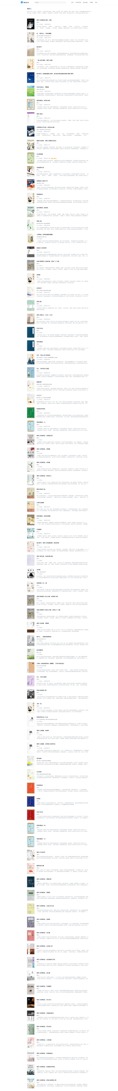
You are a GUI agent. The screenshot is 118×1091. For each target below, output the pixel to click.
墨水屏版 (85, 2)
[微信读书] (25, 2)
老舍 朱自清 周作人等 (41, 639)
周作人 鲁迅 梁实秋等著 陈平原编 (44, 774)
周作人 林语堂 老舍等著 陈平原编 (44, 290)
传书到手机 (78, 2)
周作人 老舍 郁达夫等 (41, 572)
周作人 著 (39, 652)
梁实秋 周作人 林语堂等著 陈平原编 (44, 384)
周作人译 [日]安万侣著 (41, 665)
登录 (96, 2)
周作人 (38, 22)
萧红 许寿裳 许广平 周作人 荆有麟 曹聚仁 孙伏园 (47, 357)
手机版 (91, 2)
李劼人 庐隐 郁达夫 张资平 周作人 (44, 129)
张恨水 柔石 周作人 (41, 89)
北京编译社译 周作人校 (41, 236)
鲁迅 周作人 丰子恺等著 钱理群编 (44, 397)
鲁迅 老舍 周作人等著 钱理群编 (43, 223)
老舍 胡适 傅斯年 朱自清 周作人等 (44, 35)
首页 (72, 2)
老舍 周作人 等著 (40, 183)
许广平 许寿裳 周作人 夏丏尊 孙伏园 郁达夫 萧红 (47, 719)
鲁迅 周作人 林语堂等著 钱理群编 (44, 760)
